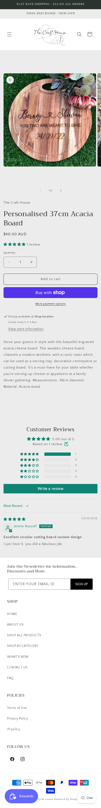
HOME (12, 614)
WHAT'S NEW (18, 657)
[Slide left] (40, 190)
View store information (25, 329)
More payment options (50, 303)
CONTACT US (17, 667)
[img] (15, 519)
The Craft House (43, 799)
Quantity (10, 252)
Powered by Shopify (67, 799)
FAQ (10, 678)
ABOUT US (15, 625)
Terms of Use (17, 708)
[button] (9, 34)
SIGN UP (81, 584)
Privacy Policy (17, 718)
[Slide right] (61, 190)
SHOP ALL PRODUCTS (24, 635)
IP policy (13, 729)
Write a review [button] (50, 489)
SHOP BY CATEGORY (23, 646)
